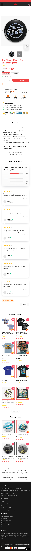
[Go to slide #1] (11, 54)
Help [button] (28, 549)
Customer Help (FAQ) (5, 524)
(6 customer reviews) (12, 66)
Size (3, 71)
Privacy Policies (4, 505)
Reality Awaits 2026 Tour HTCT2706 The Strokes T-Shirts (22, 334)
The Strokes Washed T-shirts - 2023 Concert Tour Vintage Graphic (22, 357)
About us (3, 501)
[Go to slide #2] (19, 54)
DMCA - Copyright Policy (6, 507)
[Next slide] (28, 30)
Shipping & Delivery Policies (7, 516)
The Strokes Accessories (11, 9)
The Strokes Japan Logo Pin (8, 434)
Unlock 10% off (3, 544)
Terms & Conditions (5, 503)
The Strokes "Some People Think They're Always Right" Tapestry (8, 402)
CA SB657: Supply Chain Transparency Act (10, 509)
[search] (27, 4)
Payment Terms (4, 518)
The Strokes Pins (23, 9)
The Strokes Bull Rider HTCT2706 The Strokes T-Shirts (7, 357)
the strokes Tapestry (21, 401)
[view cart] (29, 4)
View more (15, 411)
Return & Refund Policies (6, 520)
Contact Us (3, 522)
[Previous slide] (2, 30)
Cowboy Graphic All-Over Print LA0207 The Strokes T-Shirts (8, 334)
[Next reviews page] (28, 304)
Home (2, 9)
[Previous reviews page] (21, 304)
